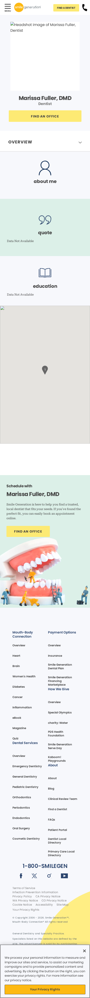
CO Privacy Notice (54, 900)
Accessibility (44, 905)
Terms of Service (23, 888)
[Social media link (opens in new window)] (21, 876)
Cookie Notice (22, 905)
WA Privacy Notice (25, 900)
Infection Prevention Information (35, 892)
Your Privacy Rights (25, 910)
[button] (45, 369)
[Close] (84, 951)
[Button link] (84, 7)
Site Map (63, 905)
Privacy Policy (22, 896)
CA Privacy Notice (48, 896)
